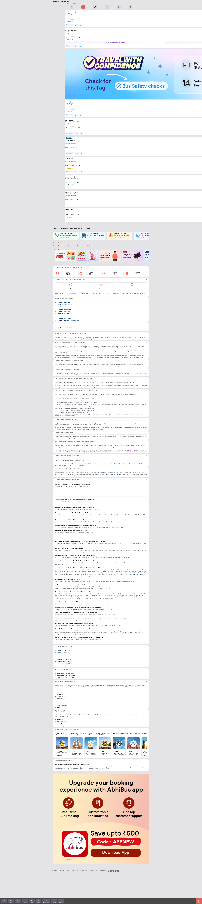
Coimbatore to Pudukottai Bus (65, 657)
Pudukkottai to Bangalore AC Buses (66, 675)
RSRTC (130, 751)
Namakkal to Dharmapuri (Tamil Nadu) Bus (68, 320)
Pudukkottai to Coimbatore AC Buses (66, 677)
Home (54, 242)
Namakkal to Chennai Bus (63, 302)
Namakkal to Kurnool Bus (63, 311)
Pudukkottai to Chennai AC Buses (65, 673)
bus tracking (104, 603)
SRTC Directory (103, 734)
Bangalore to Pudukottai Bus (64, 663)
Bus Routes (61, 242)
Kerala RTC (103, 751)
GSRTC (116, 751)
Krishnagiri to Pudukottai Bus (64, 661)
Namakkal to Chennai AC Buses (65, 330)
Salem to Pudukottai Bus (63, 654)
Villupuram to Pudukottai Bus (64, 659)
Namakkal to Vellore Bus (63, 307)
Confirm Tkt (61, 870)
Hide (145, 642)
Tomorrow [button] (73, 3)
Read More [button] (97, 245)
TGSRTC (73, 751)
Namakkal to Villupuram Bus (64, 313)
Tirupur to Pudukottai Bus (63, 666)
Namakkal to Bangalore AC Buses (65, 327)
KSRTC (88, 751)
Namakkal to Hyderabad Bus (64, 304)
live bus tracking (62, 460)
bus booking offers (131, 450)
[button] (71, 7)
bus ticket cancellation (129, 574)
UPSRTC (145, 751)
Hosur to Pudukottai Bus (63, 652)
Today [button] (68, 3)
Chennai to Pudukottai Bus (63, 650)
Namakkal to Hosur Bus (63, 315)
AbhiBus (54, 870)
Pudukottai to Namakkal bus (111, 474)
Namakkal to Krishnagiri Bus (64, 318)
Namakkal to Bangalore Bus (64, 309)
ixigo (57, 870)
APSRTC (59, 751)
